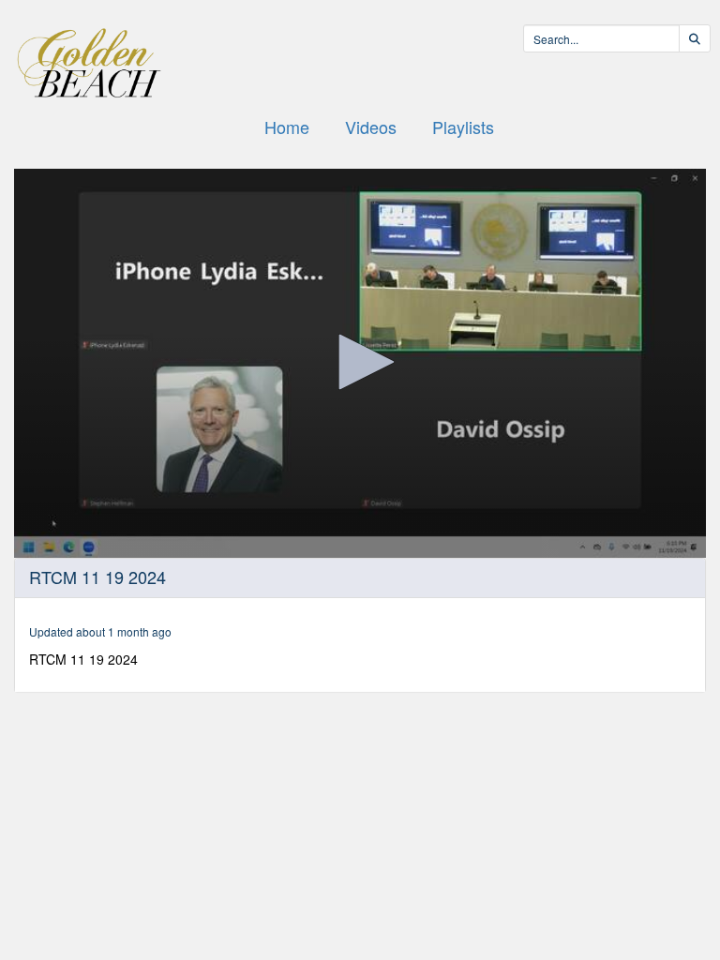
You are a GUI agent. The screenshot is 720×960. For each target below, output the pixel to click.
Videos (371, 126)
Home (286, 126)
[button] (360, 362)
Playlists (463, 126)
